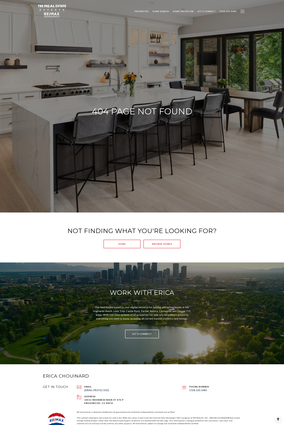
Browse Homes (162, 244)
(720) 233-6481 (198, 390)
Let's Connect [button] (142, 334)
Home (122, 244)
